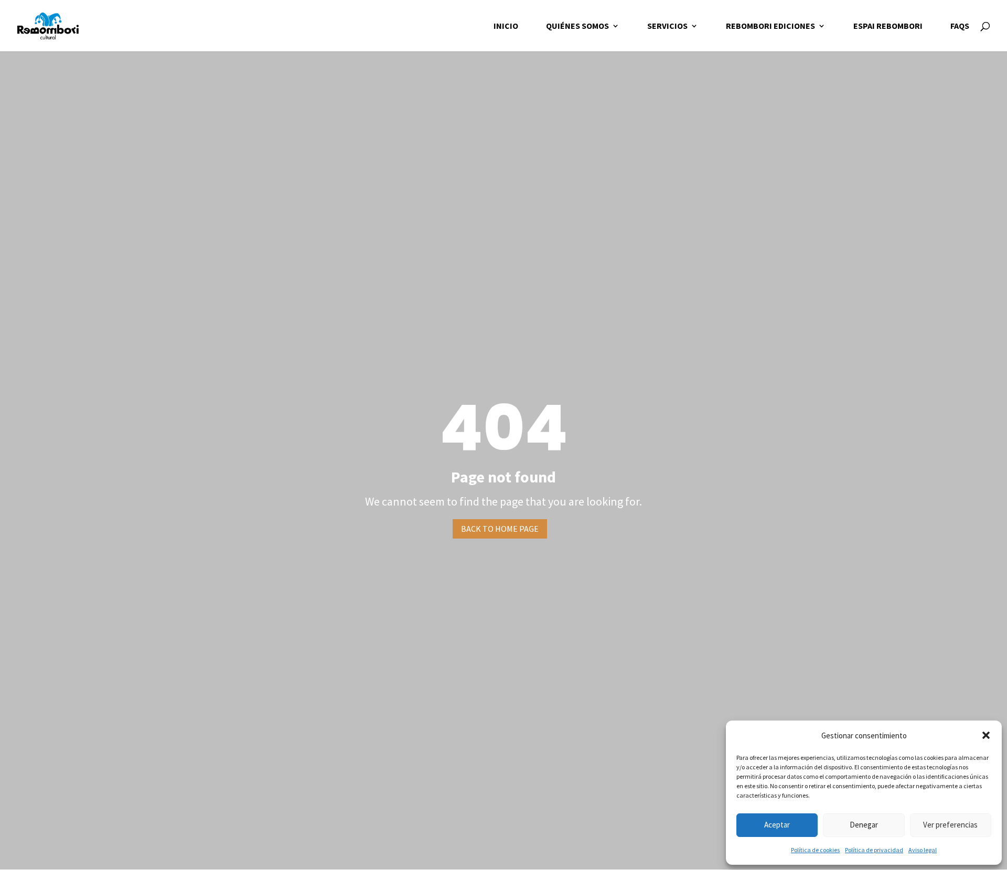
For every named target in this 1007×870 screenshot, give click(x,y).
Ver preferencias (950, 825)
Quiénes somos (577, 26)
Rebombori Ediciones (770, 26)
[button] (986, 735)
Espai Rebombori (888, 26)
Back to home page (500, 528)
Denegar (864, 825)
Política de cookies (815, 850)
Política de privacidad (874, 850)
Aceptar (777, 825)
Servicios (667, 26)
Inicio (506, 26)
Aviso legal (922, 850)
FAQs (959, 26)
